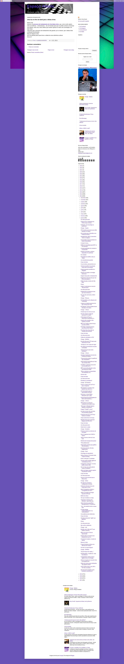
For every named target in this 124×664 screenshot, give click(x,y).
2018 (81, 182)
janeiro (82, 217)
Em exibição (83, 254)
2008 (81, 578)
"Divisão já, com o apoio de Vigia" (88, 344)
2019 (81, 180)
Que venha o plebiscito (86, 525)
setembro (83, 203)
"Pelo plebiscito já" (85, 442)
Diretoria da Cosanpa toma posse (88, 440)
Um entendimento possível (87, 260)
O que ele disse (84, 333)
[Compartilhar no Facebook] (55, 40)
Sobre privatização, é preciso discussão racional (75, 594)
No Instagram (82, 28)
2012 (81, 194)
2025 (81, 167)
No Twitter (81, 31)
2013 (81, 192)
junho (82, 209)
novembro (83, 199)
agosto (82, 205)
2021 (81, 175)
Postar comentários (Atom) (37, 52)
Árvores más (83, 374)
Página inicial (51, 49)
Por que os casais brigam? (87, 547)
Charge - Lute (84, 527)
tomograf (61, 655)
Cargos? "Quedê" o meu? (86, 409)
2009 (81, 576)
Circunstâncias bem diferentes (88, 514)
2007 (81, 580)
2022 (81, 173)
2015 (81, 187)
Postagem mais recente (32, 49)
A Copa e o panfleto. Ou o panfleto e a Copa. (80, 647)
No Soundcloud (83, 29)
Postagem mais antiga (69, 49)
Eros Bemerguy (83, 118)
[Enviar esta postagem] (50, 40)
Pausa (82, 284)
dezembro (83, 197)
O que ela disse (84, 262)
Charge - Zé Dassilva (85, 382)
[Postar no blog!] (53, 40)
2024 (81, 169)
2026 (81, 165)
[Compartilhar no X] (54, 40)
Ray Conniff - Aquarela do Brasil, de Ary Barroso (81, 601)
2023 (81, 171)
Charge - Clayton (85, 228)
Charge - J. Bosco (85, 309)
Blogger (72, 655)
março (82, 213)
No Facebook (82, 26)
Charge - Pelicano (85, 298)
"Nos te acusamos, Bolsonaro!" (87, 67)
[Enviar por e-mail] (52, 40)
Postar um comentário (34, 46)
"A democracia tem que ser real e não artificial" (75, 620)
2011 (81, 196)
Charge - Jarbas (84, 480)
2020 (81, 177)
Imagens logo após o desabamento (89, 275)
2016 (81, 185)
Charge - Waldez (88, 96)
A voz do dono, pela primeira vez (88, 264)
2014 (81, 190)
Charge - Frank (84, 451)
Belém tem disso (84, 495)
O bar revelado (82, 125)
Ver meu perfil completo (83, 21)
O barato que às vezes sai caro (88, 311)
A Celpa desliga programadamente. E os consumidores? (87, 511)
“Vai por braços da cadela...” (87, 551)
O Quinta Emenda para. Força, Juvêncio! (73, 608)
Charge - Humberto (85, 429)
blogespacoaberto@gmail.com (85, 153)
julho (82, 207)
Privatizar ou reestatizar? (86, 380)
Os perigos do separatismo (87, 453)
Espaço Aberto (40, 6)
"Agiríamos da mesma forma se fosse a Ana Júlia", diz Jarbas (90, 132)
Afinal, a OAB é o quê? (84, 128)
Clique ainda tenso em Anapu (87, 417)
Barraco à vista (84, 542)
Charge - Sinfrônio (85, 339)
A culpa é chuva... (85, 243)
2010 (81, 574)
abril (82, 211)
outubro (83, 201)
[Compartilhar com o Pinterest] (57, 40)
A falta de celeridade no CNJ (87, 337)
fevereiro (83, 215)
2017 (81, 183)
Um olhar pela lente (85, 219)
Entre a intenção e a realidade (87, 458)
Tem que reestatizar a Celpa (87, 497)
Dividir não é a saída (85, 427)
